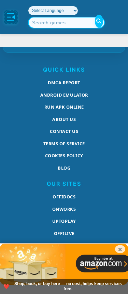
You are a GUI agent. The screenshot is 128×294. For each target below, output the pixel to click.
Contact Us (64, 131)
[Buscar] (99, 21)
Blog (64, 168)
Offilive (64, 233)
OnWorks (64, 209)
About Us (64, 119)
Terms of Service (64, 143)
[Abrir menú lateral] (11, 17)
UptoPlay (64, 221)
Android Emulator (64, 95)
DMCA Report (64, 82)
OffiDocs (64, 197)
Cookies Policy (64, 155)
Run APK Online (64, 107)
